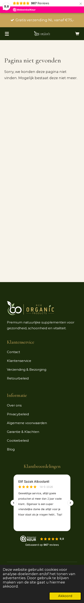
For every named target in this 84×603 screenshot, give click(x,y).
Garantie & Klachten (23, 432)
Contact (13, 352)
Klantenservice (19, 361)
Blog (11, 449)
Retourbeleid (18, 378)
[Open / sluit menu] (7, 33)
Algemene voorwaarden (27, 423)
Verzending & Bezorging (26, 369)
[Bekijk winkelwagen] (77, 33)
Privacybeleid (18, 414)
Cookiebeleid (18, 440)
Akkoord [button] (65, 596)
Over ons (14, 405)
